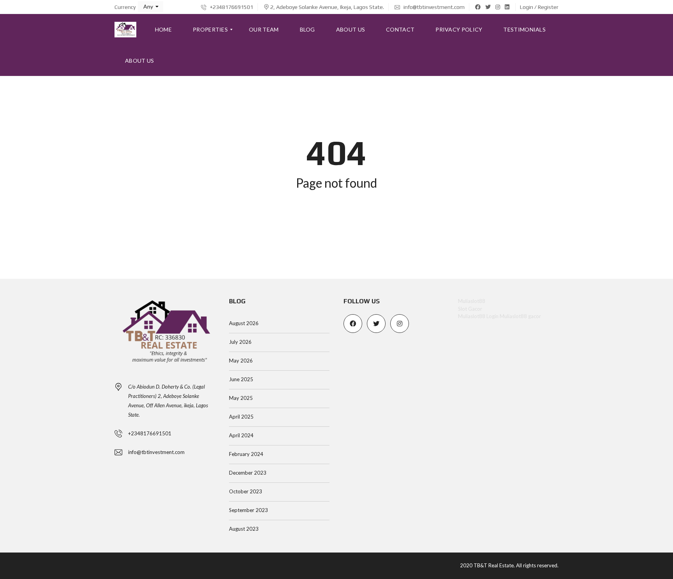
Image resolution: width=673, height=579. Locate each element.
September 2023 (248, 510)
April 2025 (241, 417)
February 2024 (246, 454)
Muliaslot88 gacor (520, 316)
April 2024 (241, 435)
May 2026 (241, 360)
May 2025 (241, 398)
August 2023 (244, 529)
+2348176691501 (231, 7)
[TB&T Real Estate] (125, 29)
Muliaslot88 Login (478, 316)
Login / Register (539, 7)
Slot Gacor (470, 309)
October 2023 (245, 491)
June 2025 (241, 379)
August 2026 (244, 323)
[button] (150, 6)
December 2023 (247, 473)
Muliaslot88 (471, 301)
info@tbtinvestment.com (433, 7)
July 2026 (240, 342)
